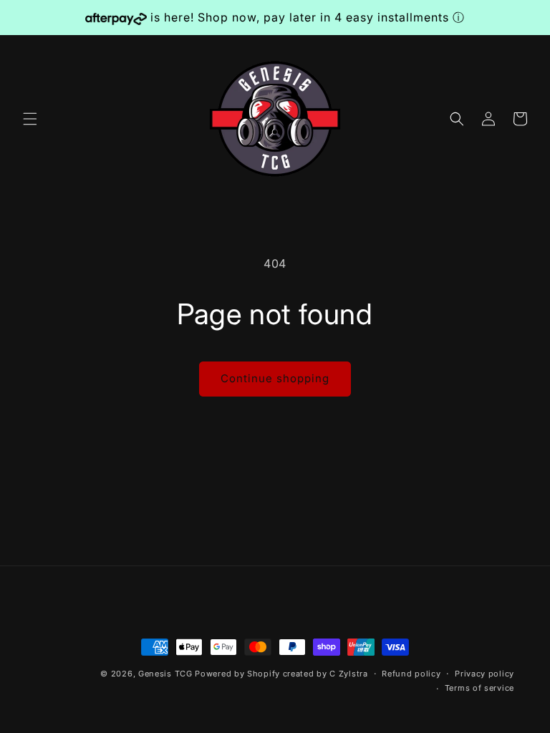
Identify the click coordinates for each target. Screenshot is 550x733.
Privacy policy (484, 674)
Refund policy (411, 674)
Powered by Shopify (237, 674)
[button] (30, 119)
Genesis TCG (165, 674)
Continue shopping (275, 378)
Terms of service (479, 688)
